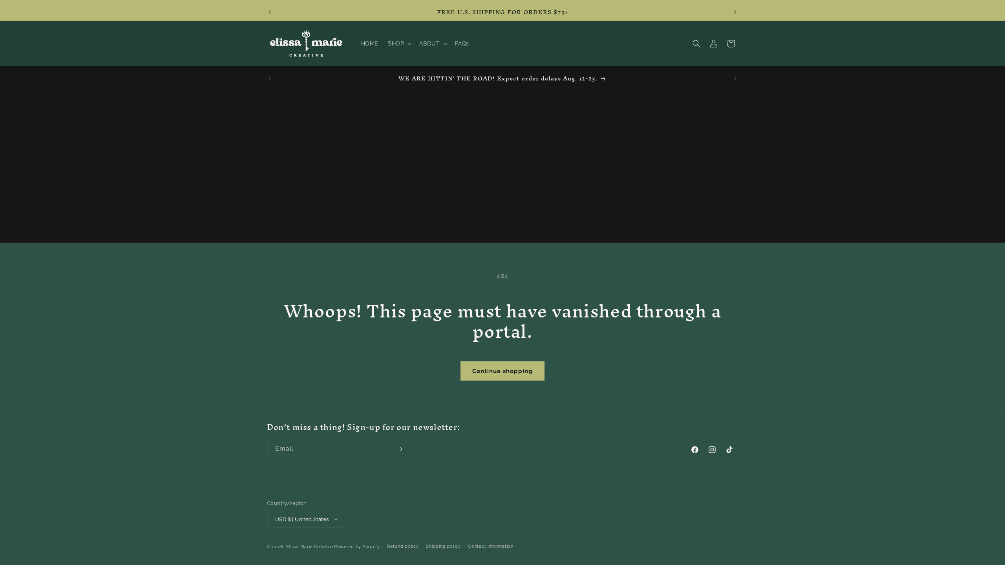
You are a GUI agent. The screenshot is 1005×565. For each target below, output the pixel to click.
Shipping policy (443, 546)
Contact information (490, 546)
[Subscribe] (399, 449)
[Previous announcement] (269, 12)
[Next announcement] (735, 12)
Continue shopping (502, 371)
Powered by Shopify (357, 546)
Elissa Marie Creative (309, 546)
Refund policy (402, 546)
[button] (399, 43)
